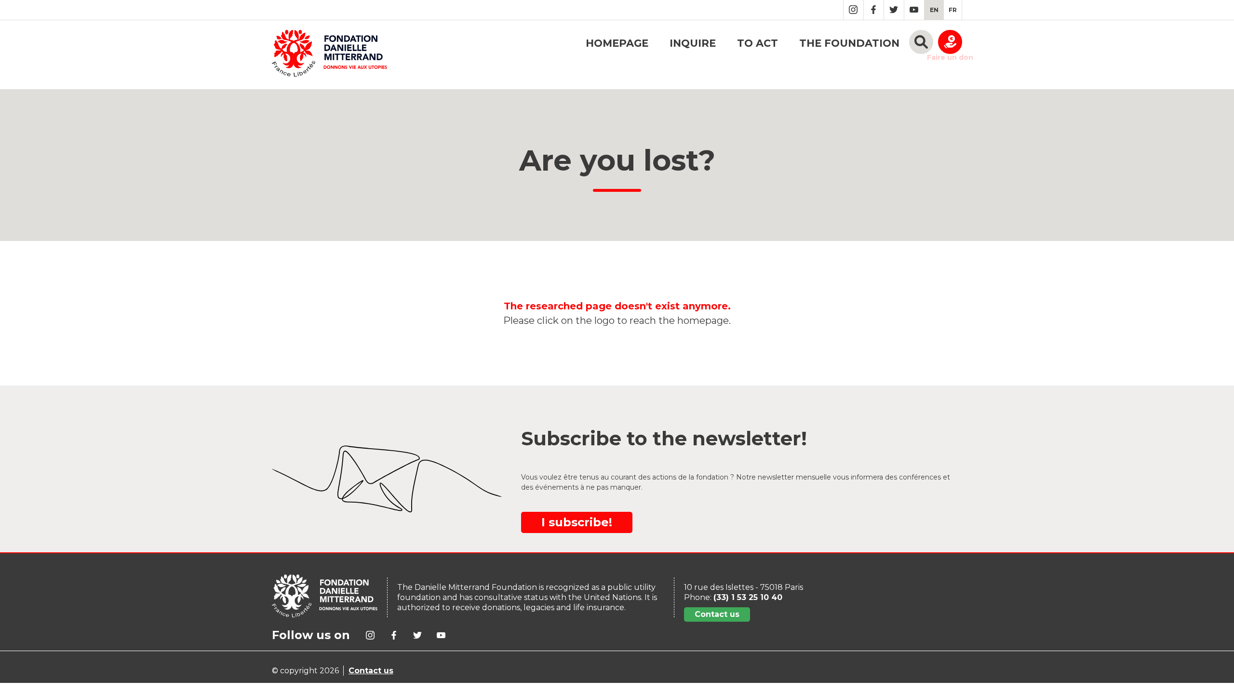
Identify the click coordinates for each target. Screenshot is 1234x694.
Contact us (717, 614)
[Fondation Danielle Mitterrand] (329, 55)
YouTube (914, 10)
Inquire (693, 43)
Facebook (874, 10)
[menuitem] (934, 10)
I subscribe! (576, 522)
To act (757, 43)
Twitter (894, 10)
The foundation (849, 43)
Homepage (617, 43)
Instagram (853, 10)
